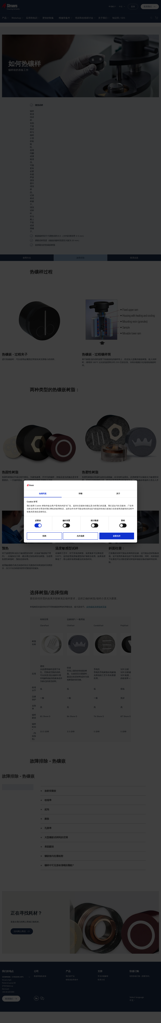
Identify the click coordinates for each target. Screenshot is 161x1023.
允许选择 (80, 536)
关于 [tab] (118, 493)
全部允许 (116, 536)
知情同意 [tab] (43, 493)
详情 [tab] (80, 493)
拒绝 (44, 536)
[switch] (66, 526)
